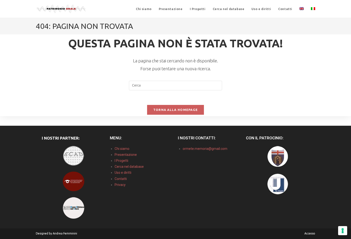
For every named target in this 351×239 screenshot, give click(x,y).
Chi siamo (122, 149)
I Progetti (121, 161)
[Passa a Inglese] (301, 9)
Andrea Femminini (65, 233)
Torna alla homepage (175, 109)
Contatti (121, 179)
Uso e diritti (123, 172)
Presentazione (126, 155)
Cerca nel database (129, 166)
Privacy (120, 185)
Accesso (309, 233)
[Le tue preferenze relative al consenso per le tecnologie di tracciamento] (342, 230)
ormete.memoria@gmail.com (205, 149)
